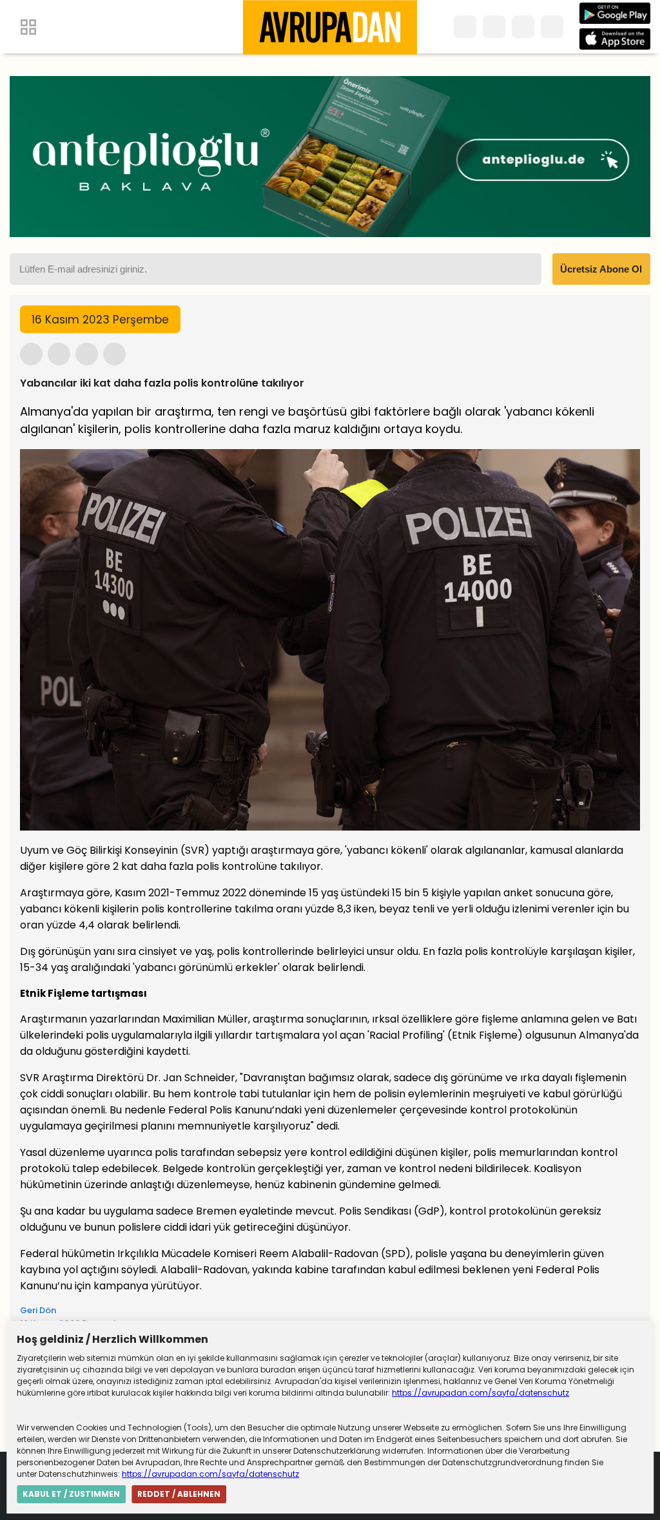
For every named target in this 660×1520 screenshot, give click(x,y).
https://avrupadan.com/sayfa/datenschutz (480, 1392)
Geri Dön (38, 1310)
